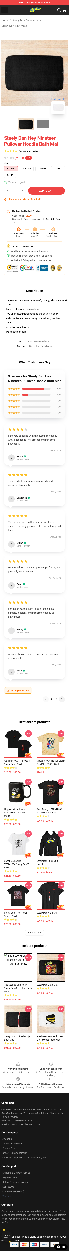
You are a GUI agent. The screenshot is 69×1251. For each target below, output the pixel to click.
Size (6, 163)
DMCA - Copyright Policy (14, 1153)
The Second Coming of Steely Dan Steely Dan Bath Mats (18, 988)
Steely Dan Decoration (25, 20)
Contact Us (8, 1186)
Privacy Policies (10, 1148)
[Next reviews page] (62, 699)
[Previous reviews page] (46, 699)
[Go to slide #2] (43, 124)
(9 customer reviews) (30, 151)
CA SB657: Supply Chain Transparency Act (24, 1157)
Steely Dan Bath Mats (14, 25)
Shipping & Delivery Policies (16, 1172)
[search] (59, 10)
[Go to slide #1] (26, 124)
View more (34, 932)
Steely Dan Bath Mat (47, 984)
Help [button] (63, 1247)
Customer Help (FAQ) (13, 1191)
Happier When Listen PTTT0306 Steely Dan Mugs (15, 812)
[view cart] (64, 10)
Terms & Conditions (12, 1143)
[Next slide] (62, 73)
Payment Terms (10, 1177)
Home (4, 20)
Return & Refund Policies (15, 1182)
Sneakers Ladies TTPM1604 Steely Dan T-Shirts (16, 864)
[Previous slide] (6, 73)
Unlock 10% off (7, 1236)
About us (7, 1139)
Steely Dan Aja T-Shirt (47, 912)
